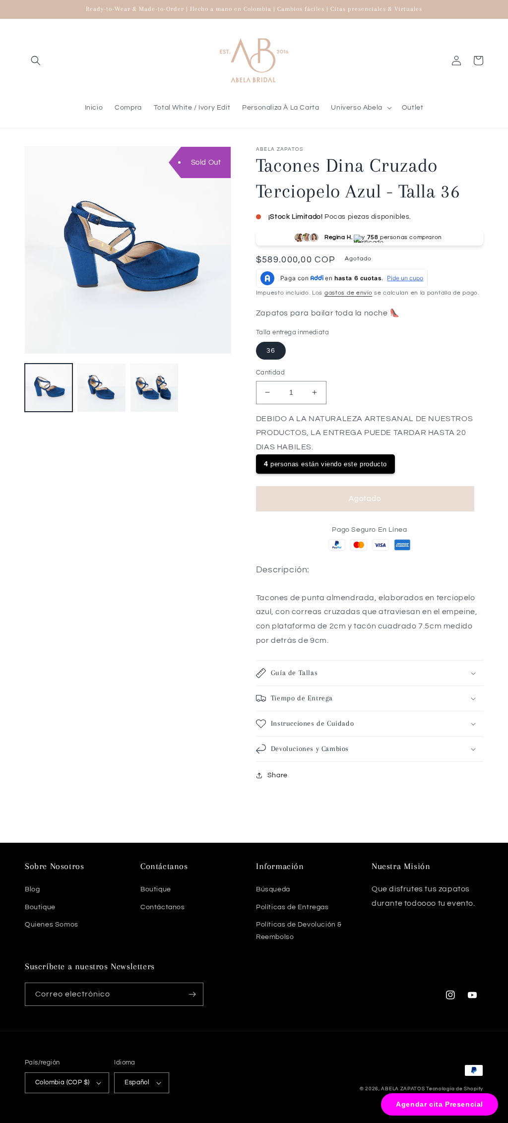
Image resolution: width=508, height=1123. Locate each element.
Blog (32, 889)
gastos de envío (348, 293)
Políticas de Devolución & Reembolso (299, 930)
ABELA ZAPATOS (403, 1088)
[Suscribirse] (192, 994)
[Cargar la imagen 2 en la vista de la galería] (101, 387)
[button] (36, 60)
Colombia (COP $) (62, 1082)
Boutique (40, 907)
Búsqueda (273, 889)
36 (270, 350)
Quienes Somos (51, 924)
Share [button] (277, 775)
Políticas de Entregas (292, 907)
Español (137, 1082)
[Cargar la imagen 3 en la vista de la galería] (154, 387)
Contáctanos (162, 907)
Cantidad (270, 372)
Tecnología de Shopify (454, 1088)
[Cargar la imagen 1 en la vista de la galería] (48, 387)
